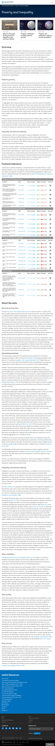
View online (15, 684)
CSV (20, 697)
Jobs (17, 738)
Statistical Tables (6, 701)
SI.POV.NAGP (21, 198)
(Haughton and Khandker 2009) (11, 495)
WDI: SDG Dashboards (8, 688)
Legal (3, 738)
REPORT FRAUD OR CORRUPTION (35, 738)
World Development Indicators (8, 5)
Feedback (50, 744)
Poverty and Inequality (23, 5)
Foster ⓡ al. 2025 (37, 507)
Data (3, 718)
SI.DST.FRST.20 (21, 250)
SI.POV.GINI (21, 243)
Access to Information (9, 738)
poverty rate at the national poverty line (16, 311)
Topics (30, 722)
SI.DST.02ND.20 (22, 254)
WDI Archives (5, 705)
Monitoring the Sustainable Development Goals (14, 682)
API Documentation (7, 699)
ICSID (27, 742)
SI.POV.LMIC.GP (21, 231)
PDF (21, 684)
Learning (3, 722)
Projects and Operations (34, 718)
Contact (20, 738)
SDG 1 (44, 97)
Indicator (11, 693)
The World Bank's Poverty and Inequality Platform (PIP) (19, 557)
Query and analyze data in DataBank (11, 695)
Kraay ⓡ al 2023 (14, 500)
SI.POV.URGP (21, 202)
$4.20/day (40, 440)
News (30, 716)
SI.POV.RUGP (21, 205)
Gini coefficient (9, 487)
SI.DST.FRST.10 (21, 247)
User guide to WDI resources (9, 690)
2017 (44, 639)
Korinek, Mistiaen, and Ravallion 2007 (40, 637)
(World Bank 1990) (30, 358)
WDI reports (5, 703)
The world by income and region (10, 680)
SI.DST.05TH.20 (21, 264)
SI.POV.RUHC (21, 194)
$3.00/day (31, 438)
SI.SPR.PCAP (21, 295)
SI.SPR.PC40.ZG (21, 278)
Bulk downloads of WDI (8, 697)
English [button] (36, 733)
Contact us (4, 710)
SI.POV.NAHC (21, 185)
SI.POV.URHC (21, 190)
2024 (48, 639)
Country (4, 693)
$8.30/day (49, 440)
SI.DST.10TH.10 (21, 268)
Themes (17, 5)
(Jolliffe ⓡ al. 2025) (26, 424)
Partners (4, 706)
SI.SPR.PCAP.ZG (21, 284)
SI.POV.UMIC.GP (22, 234)
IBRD (14, 742)
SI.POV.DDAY (21, 214)
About (3, 708)
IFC (20, 742)
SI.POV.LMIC (21, 219)
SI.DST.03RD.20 (21, 257)
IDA (17, 742)
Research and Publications (7, 720)
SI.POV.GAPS (21, 227)
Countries (31, 720)
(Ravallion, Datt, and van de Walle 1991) (27, 360)
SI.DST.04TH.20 (21, 261)
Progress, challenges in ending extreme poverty (27, 35)
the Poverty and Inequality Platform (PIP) (37, 451)
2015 (41, 639)
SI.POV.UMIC (21, 223)
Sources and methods (7, 691)
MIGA (23, 742)
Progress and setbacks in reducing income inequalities (45, 35)
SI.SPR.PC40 (21, 289)
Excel (16, 697)
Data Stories (5, 678)
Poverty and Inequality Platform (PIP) (13, 665)
